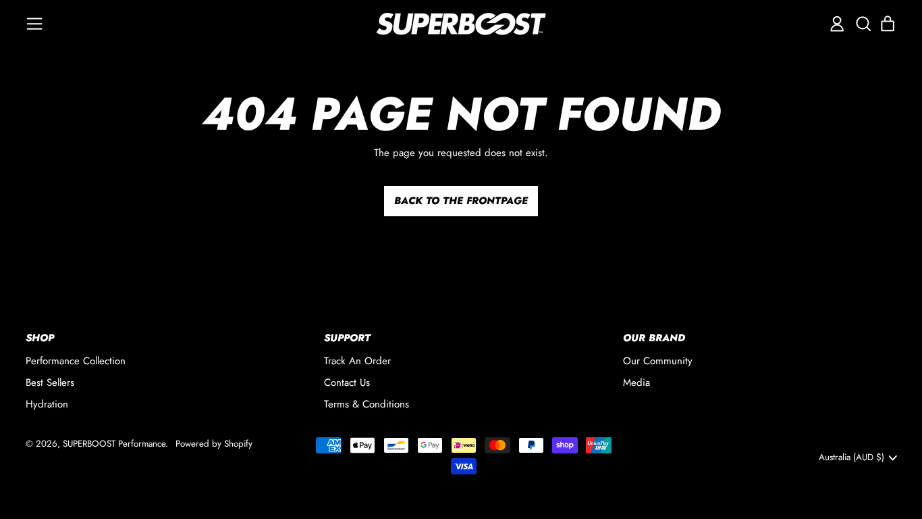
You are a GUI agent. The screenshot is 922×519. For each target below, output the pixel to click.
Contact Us (347, 382)
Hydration (47, 404)
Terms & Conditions (366, 404)
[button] (862, 23)
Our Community (658, 360)
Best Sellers (50, 382)
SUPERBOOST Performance (114, 443)
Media (636, 382)
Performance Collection (76, 360)
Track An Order (357, 360)
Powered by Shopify (213, 443)
